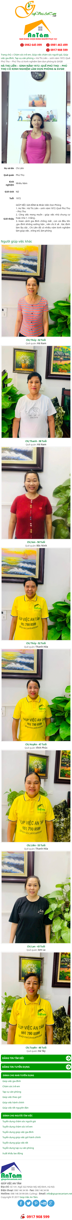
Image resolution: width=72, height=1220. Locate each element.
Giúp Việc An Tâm (29, 1197)
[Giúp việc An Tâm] (36, 17)
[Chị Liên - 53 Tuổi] (36, 841)
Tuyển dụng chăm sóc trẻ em (17, 1126)
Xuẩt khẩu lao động (12, 1153)
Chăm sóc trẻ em (22, 54)
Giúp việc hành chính (13, 1102)
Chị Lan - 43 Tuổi (36, 946)
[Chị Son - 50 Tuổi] (36, 538)
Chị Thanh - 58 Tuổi (36, 441)
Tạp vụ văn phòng (24, 58)
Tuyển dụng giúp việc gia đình (18, 1132)
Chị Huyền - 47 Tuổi (36, 744)
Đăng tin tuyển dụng (16, 1066)
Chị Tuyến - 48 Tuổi (36, 1047)
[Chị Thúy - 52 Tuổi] (36, 336)
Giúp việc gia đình (11, 1081)
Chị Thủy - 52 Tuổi (36, 643)
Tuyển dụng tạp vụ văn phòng (18, 1147)
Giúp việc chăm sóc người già (47, 54)
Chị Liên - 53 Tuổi (36, 845)
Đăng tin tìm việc (13, 1058)
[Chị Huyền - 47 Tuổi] (36, 740)
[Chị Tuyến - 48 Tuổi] (36, 1044)
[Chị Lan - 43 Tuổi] (36, 943)
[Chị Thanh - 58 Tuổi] (36, 437)
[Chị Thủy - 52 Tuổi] (36, 639)
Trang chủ (6, 54)
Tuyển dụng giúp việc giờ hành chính (21, 1137)
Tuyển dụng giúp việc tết (15, 1142)
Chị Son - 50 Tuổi (36, 542)
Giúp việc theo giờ (11, 1097)
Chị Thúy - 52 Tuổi (36, 340)
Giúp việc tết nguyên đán (15, 1107)
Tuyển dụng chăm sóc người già (19, 1121)
